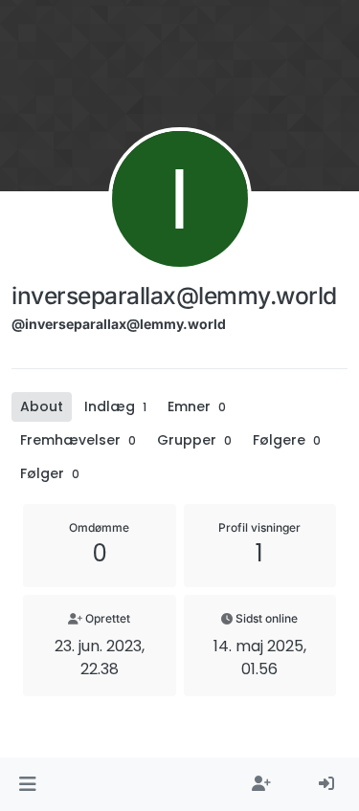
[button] (27, 784)
